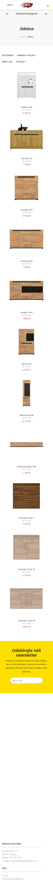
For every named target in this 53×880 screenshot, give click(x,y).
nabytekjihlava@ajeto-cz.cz (24, 860)
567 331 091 (15, 857)
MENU (10, 5)
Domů (23, 36)
